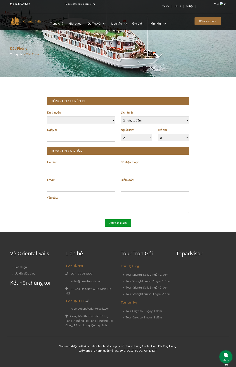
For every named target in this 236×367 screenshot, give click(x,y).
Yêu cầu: (52, 197)
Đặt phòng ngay (207, 21)
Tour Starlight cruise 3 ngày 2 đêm (148, 294)
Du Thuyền (95, 23)
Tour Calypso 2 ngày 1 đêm (143, 311)
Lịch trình (117, 23)
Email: (51, 180)
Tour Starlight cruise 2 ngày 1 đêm (148, 281)
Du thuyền (54, 112)
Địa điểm (138, 23)
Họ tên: (52, 162)
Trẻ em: (162, 130)
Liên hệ (177, 6)
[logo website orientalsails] (25, 22)
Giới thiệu (75, 23)
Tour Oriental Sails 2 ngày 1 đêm (146, 274)
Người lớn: (127, 130)
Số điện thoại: (130, 162)
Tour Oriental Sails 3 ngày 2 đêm (146, 287)
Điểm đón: (127, 180)
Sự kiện (189, 6)
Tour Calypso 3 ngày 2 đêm (143, 317)
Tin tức (165, 6)
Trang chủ (56, 23)
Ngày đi (52, 130)
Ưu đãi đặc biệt (25, 273)
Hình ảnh (156, 23)
